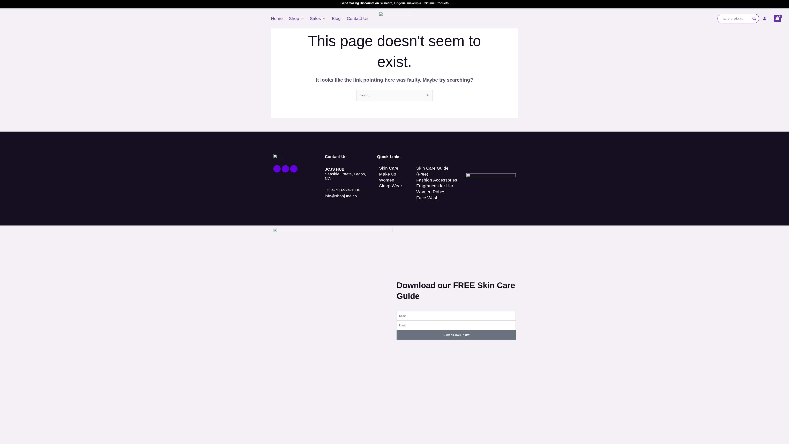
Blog (336, 18)
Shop (294, 18)
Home (277, 18)
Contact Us (358, 18)
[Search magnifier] (754, 18)
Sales (315, 18)
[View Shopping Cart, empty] (777, 18)
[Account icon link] (764, 18)
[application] (301, 18)
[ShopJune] (394, 18)
